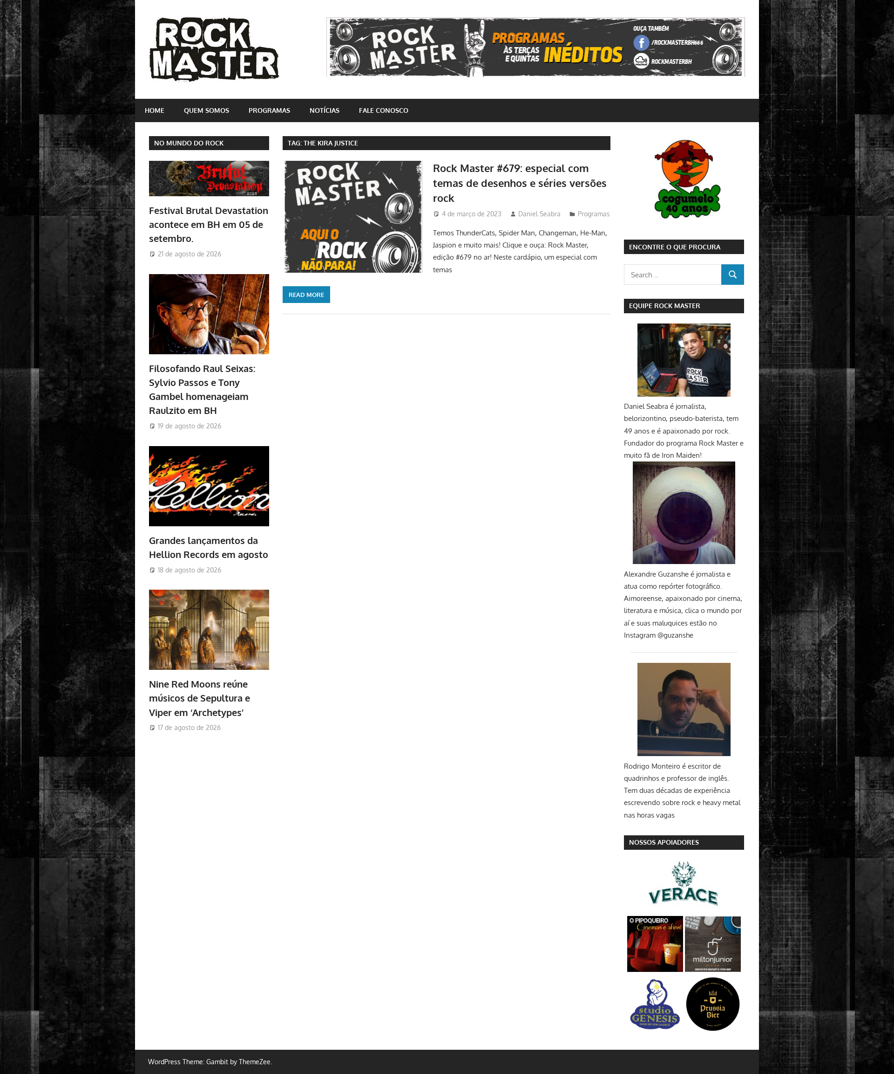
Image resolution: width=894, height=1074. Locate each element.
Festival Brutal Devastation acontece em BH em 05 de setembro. (208, 224)
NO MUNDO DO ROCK (189, 143)
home (154, 110)
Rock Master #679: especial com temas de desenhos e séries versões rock (520, 183)
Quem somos (206, 110)
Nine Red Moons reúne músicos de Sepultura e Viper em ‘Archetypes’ (199, 698)
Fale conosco (383, 110)
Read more (306, 294)
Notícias (324, 110)
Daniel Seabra (539, 214)
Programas (269, 110)
